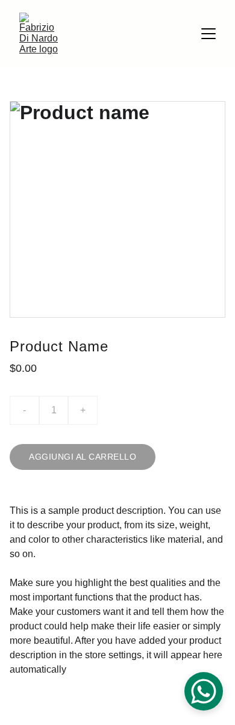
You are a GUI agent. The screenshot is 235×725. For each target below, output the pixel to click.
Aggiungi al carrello (82, 456)
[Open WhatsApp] (203, 691)
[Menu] (208, 33)
